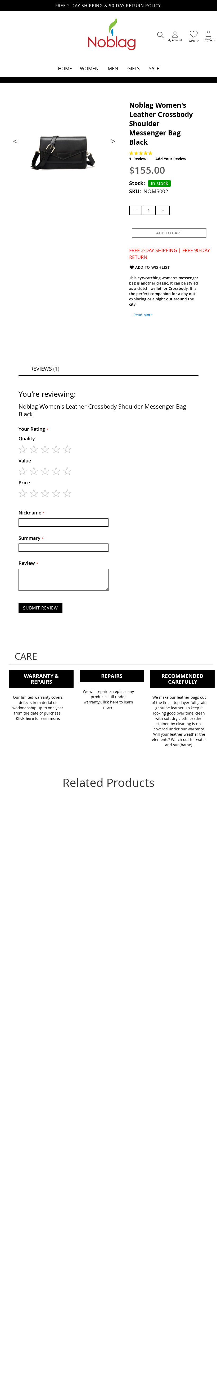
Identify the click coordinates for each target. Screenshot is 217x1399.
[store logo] (111, 37)
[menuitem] (65, 68)
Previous (16, 141)
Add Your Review (170, 158)
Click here (25, 718)
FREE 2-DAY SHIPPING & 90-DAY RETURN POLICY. (108, 5)
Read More (143, 314)
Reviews (44, 368)
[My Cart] (208, 34)
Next (112, 141)
